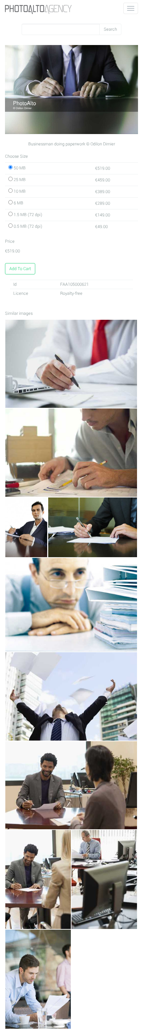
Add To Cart (20, 269)
